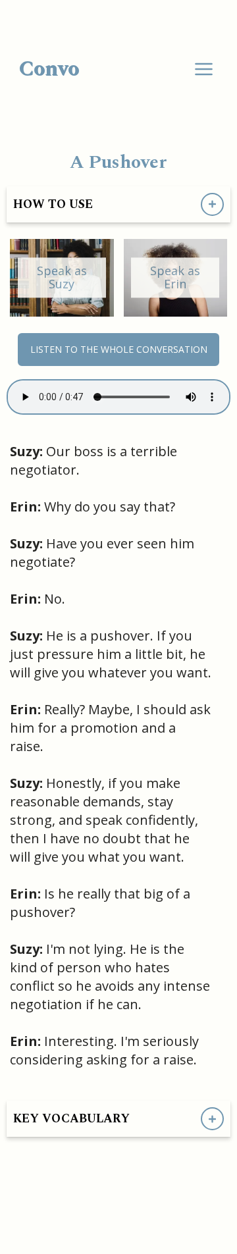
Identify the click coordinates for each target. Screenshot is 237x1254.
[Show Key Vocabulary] (212, 1118)
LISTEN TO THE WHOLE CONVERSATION (118, 349)
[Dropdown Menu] (203, 69)
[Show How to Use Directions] (212, 204)
